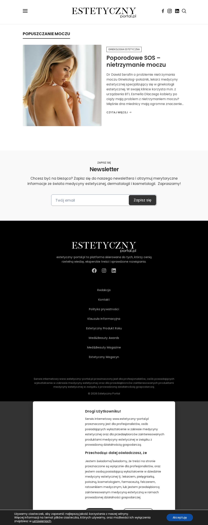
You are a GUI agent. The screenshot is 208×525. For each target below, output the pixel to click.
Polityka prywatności (104, 309)
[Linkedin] (177, 11)
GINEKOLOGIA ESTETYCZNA (124, 49)
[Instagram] (169, 11)
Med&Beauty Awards (104, 338)
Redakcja (103, 290)
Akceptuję (180, 517)
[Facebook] (163, 11)
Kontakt (104, 300)
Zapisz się (142, 200)
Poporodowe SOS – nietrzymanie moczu (136, 61)
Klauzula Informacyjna (104, 319)
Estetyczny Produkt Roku (104, 328)
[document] (104, 463)
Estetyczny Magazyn (104, 357)
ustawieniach (41, 521)
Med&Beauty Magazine (104, 347)
